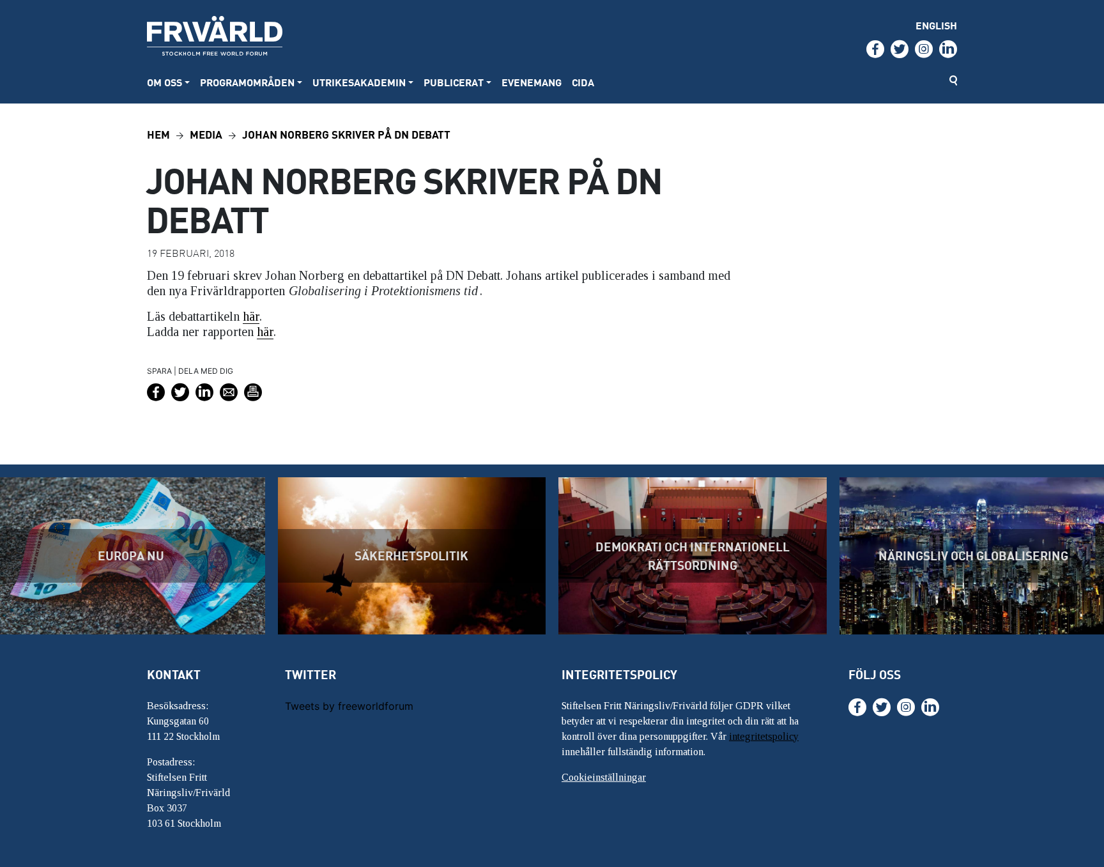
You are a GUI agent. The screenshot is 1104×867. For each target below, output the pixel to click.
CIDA (583, 82)
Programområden (247, 82)
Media (206, 134)
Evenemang (532, 82)
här (251, 316)
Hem (158, 134)
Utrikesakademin (359, 82)
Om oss (164, 82)
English (936, 25)
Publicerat (454, 82)
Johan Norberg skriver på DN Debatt (346, 134)
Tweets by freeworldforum (349, 706)
